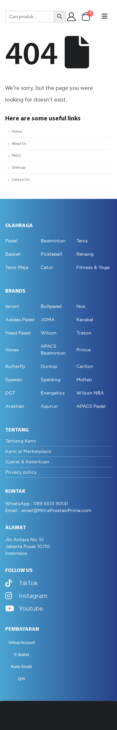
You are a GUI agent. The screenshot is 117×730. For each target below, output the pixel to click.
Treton (83, 333)
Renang (85, 254)
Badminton (53, 241)
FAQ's (16, 156)
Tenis (82, 241)
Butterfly (15, 366)
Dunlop (49, 366)
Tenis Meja (16, 267)
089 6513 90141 (50, 503)
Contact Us (21, 180)
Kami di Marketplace (28, 451)
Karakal (84, 319)
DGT (10, 393)
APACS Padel (91, 406)
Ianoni (12, 306)
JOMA (48, 319)
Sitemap (18, 168)
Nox (80, 306)
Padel (11, 241)
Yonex (12, 350)
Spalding (50, 380)
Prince (83, 350)
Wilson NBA (90, 393)
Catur (47, 267)
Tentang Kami (20, 441)
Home (17, 132)
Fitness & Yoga (93, 267)
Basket (12, 254)
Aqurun (49, 406)
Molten (84, 380)
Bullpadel (51, 306)
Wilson (49, 333)
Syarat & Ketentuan (27, 462)
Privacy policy (21, 472)
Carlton (84, 366)
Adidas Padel (19, 319)
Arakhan (14, 406)
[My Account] (71, 16)
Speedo (13, 380)
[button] (105, 16)
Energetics (53, 393)
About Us (19, 144)
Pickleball (51, 254)
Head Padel (18, 333)
